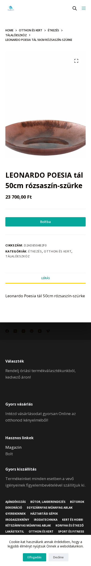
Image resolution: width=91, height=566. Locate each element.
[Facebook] (7, 331)
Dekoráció (13, 508)
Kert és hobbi (72, 520)
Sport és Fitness (71, 531)
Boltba (45, 221)
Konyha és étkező (70, 525)
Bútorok (77, 502)
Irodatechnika (45, 520)
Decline (58, 557)
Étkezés (35, 251)
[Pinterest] (31, 331)
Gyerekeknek (15, 514)
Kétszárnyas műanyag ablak (28, 525)
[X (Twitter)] (15, 331)
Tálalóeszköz (17, 256)
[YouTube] (40, 331)
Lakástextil (14, 531)
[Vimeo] (48, 331)
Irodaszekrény (17, 520)
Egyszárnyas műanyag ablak (50, 508)
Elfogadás (35, 557)
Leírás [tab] (45, 278)
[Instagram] (23, 331)
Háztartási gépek (44, 514)
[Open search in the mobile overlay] (74, 8)
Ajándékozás (15, 502)
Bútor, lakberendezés (47, 502)
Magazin (13, 447)
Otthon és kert (57, 251)
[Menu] (84, 8)
